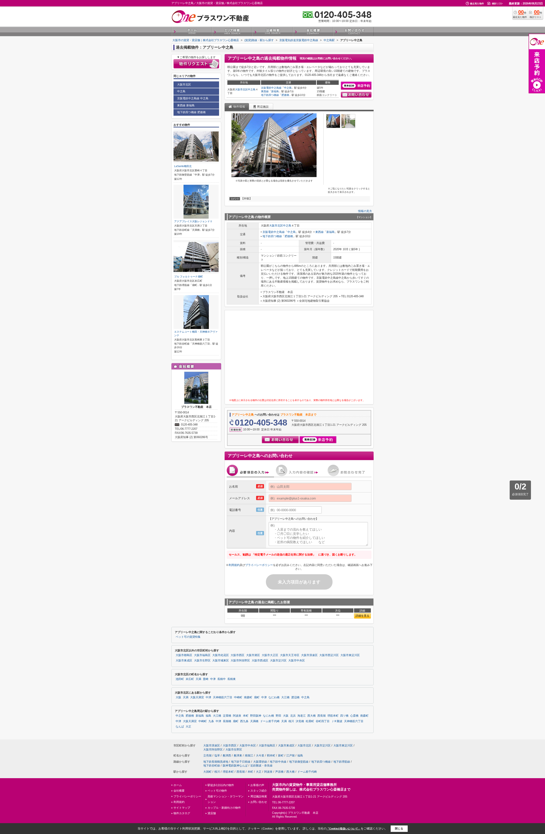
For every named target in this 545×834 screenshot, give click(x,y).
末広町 (190, 679)
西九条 (244, 721)
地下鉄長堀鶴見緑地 (215, 761)
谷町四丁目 (323, 721)
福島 (208, 715)
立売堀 (207, 755)
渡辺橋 (295, 697)
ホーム (178, 785)
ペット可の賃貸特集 (188, 636)
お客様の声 (257, 785)
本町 (245, 715)
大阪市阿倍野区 (240, 660)
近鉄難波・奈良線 (261, 765)
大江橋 (285, 697)
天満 (198, 679)
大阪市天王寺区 (289, 655)
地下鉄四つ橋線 (270, 95)
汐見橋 (300, 721)
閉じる (399, 828)
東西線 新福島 (186, 105)
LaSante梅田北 (183, 166)
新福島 (275, 91)
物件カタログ (182, 813)
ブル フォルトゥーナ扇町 (188, 276)
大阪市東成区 (184, 660)
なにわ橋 (274, 697)
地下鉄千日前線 (240, 761)
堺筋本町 (332, 715)
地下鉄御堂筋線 (298, 761)
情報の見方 (365, 211)
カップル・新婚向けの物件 (224, 807)
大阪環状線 (260, 761)
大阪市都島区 (184, 655)
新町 (281, 755)
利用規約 (234, 565)
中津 (213, 679)
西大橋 (311, 715)
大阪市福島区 (202, 655)
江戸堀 (290, 755)
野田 (278, 715)
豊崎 (205, 679)
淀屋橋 (227, 715)
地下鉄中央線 (278, 761)
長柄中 (221, 679)
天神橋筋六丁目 (222, 697)
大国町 (207, 771)
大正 (188, 726)
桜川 (291, 721)
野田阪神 (255, 715)
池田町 (180, 679)
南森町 (248, 697)
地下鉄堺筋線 (341, 761)
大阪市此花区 (220, 655)
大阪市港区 (253, 655)
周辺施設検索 (258, 796)
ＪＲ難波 (336, 721)
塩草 (217, 755)
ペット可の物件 (217, 790)
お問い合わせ (258, 802)
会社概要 (179, 790)
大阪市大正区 (270, 655)
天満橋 (254, 721)
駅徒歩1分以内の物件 (221, 785)
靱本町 (271, 755)
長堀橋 (227, 721)
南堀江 (249, 755)
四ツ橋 (344, 715)
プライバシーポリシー (259, 565)
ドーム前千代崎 (270, 721)
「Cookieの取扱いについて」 (344, 828)
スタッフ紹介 (258, 790)
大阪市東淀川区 (350, 655)
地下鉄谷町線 (211, 765)
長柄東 (231, 679)
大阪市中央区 (296, 660)
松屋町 (310, 721)
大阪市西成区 (260, 660)
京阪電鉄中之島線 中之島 (192, 98)
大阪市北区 (241, 89)
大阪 (178, 697)
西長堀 (321, 715)
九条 (211, 721)
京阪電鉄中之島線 (271, 87)
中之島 (251, 89)
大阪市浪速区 (309, 655)
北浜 (293, 715)
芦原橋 (279, 771)
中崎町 (238, 697)
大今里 (260, 755)
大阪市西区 (237, 655)
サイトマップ (182, 807)
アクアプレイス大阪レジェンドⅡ (193, 221)
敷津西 (227, 755)
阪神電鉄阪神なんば (235, 765)
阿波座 (237, 715)
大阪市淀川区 (278, 660)
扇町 (257, 697)
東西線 (265, 91)
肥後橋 (285, 95)
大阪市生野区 (202, 660)
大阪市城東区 (220, 660)
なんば (180, 726)
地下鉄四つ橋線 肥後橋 (191, 112)
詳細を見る (362, 615)
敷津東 (238, 755)
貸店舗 (212, 813)
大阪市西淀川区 (329, 655)
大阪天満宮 (197, 697)
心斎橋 (354, 715)
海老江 (301, 715)
